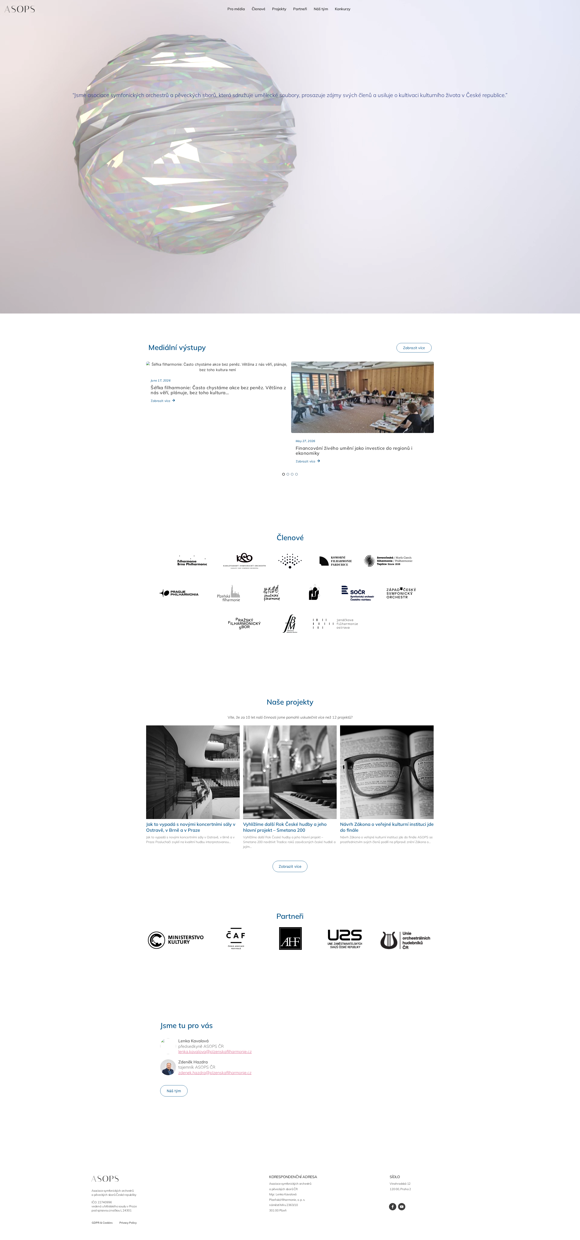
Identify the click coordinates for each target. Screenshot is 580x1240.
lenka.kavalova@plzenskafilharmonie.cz (215, 1051)
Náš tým (321, 9)
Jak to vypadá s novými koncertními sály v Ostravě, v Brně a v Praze (190, 827)
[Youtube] (401, 1206)
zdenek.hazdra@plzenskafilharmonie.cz (214, 1072)
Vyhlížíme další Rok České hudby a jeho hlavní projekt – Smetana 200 (285, 827)
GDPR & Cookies (102, 1222)
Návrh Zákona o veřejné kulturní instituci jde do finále (387, 827)
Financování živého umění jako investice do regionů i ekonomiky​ (354, 451)
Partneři (300, 9)
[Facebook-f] (392, 1206)
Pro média (236, 9)
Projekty (279, 9)
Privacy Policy (128, 1222)
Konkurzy (342, 9)
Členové (258, 9)
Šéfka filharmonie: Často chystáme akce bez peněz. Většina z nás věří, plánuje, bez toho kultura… (218, 390)
